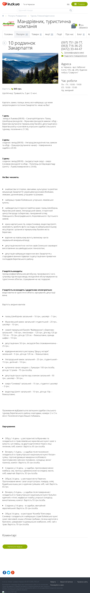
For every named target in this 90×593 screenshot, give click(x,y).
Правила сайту (82, 582)
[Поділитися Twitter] (8, 572)
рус (68, 4)
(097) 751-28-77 (71, 42)
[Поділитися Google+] (12, 572)
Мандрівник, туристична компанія (44, 23)
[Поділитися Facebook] (4, 572)
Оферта (53, 582)
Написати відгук (15, 546)
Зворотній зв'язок (66, 582)
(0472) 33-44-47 (71, 49)
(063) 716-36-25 (71, 46)
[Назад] (4, 43)
